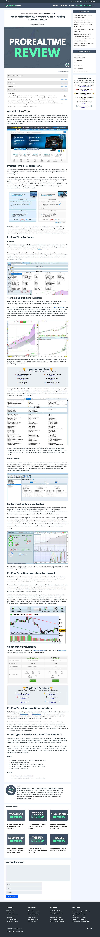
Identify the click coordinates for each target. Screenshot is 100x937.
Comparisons (92, 1)
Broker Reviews (78, 55)
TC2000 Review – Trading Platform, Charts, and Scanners (37, 826)
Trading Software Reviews (33, 13)
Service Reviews (78, 68)
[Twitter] (6, 1)
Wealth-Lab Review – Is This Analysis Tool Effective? (15, 826)
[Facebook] (10, 1)
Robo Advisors (78, 66)
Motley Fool (52, 376)
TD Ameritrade (36, 714)
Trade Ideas (23, 380)
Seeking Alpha (52, 384)
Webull (52, 380)
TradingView (53, 307)
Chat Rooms (63, 5)
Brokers (55, 5)
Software (79, 5)
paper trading (62, 650)
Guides (85, 1)
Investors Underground (23, 376)
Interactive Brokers (39, 650)
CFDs (39, 249)
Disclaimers (19, 931)
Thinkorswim (24, 714)
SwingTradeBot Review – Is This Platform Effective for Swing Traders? (15, 850)
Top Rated (88, 5)
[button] (93, 6)
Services (71, 5)
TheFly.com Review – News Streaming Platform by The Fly (38, 850)
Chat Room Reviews (79, 58)
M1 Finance (84, 107)
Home (22, 13)
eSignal (61, 307)
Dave (38, 23)
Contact (77, 1)
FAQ (81, 1)
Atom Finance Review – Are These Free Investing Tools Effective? (58, 826)
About (72, 1)
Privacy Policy (10, 931)
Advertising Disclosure (63, 71)
